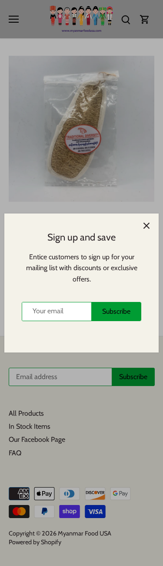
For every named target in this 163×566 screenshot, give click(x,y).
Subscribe (116, 311)
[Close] (146, 225)
